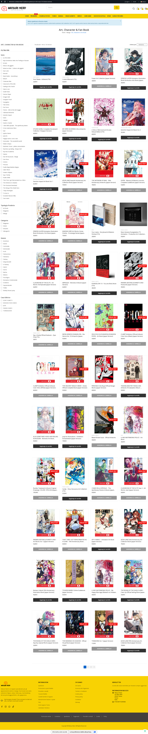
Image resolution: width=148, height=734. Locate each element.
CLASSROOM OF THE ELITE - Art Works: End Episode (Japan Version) (44, 284)
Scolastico (6, 282)
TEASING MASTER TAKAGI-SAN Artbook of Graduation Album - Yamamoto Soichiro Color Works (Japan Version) (131, 387)
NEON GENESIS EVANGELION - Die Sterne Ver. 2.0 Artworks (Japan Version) (73, 335)
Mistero (5, 275)
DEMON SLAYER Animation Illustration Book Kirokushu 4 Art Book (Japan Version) (133, 79)
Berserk (5, 73)
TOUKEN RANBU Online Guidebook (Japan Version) (73, 591)
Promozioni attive (46, 716)
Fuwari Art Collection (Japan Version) (103, 78)
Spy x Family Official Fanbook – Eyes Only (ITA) (44, 336)
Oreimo (5, 162)
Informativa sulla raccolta (59, 732)
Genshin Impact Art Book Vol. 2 (131, 130)
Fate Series (6, 105)
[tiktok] (13, 707)
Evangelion (6, 102)
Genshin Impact (7, 115)
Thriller (5, 288)
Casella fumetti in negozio (45, 697)
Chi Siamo (78, 685)
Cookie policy (79, 694)
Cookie (98, 716)
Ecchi (4, 251)
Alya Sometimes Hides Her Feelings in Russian (16, 60)
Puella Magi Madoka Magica (11, 167)
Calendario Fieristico (44, 708)
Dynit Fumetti (36, 77)
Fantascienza (6, 254)
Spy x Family (6, 175)
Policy (105, 716)
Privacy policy (79, 697)
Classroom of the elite (9, 84)
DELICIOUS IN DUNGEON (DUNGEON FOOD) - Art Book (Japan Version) (104, 335)
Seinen (5, 226)
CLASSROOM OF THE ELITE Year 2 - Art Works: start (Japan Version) (133, 489)
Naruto (5, 154)
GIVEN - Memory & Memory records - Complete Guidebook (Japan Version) (133, 181)
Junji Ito (5, 136)
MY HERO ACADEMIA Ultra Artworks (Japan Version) (74, 130)
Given (4, 118)
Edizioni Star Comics (126, 127)
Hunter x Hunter (7, 123)
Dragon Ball (6, 97)
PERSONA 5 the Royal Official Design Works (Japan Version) (103, 387)
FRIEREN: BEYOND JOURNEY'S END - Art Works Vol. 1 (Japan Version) (44, 540)
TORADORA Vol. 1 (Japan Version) (102, 641)
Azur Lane (6, 71)
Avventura (6, 241)
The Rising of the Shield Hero (11, 188)
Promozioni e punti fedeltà (45, 688)
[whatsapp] (9, 707)
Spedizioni (41, 685)
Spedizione (67, 716)
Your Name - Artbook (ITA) (41, 79)
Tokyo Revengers (8, 190)
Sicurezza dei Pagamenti (82, 688)
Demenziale (6, 249)
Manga (5, 213)
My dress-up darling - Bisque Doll (12, 149)
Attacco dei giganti (8, 65)
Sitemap (77, 702)
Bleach (5, 78)
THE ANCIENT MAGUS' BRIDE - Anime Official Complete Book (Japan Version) (74, 387)
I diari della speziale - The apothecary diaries (15, 125)
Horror (5, 270)
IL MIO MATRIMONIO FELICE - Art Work (132, 438)
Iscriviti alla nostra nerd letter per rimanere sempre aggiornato (129, 685)
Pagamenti (76, 716)
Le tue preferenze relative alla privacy (80, 732)
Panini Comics (65, 77)
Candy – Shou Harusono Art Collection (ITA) (74, 490)
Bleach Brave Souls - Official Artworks (104, 437)
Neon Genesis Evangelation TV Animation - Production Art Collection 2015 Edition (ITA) (133, 233)
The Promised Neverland (10, 185)
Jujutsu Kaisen (7, 133)
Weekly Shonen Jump (9, 290)
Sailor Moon (6, 170)
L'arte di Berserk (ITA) (69, 79)
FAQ (39, 702)
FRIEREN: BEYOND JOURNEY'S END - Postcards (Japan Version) (132, 284)
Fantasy (5, 259)
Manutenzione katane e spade (46, 699)
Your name (6, 198)
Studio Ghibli (6, 177)
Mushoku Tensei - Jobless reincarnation (14, 146)
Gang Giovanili (7, 262)
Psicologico (6, 277)
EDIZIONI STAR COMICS (10, 303)
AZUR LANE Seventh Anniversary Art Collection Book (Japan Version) (74, 181)
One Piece (6, 159)
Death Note (6, 92)
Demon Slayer (7, 94)
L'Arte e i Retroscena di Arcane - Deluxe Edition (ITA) (102, 131)
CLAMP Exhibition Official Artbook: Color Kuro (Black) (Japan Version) (132, 335)
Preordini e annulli (43, 691)
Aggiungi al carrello (46, 87)
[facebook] (1, 1)
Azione (5, 243)
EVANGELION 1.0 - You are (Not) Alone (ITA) (104, 284)
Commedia (6, 246)
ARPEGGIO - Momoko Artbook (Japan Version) (74, 284)
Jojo (4, 131)
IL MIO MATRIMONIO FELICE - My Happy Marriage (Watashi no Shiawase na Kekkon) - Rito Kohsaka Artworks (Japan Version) (104, 591)
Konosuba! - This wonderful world (12, 141)
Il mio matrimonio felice (9, 128)
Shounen (5, 228)
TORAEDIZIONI (7, 311)
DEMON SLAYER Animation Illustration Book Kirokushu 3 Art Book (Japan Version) (45, 232)
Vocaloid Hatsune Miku (9, 196)
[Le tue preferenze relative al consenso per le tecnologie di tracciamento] (145, 731)
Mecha (5, 272)
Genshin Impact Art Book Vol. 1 (43, 181)
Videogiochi (6, 231)
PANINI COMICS (7, 308)
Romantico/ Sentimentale (10, 280)
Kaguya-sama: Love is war (10, 138)
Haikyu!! (5, 120)
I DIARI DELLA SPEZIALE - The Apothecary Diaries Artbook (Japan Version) (103, 489)
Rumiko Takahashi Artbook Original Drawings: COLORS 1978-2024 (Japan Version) (45, 489)
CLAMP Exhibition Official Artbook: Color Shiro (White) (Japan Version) (44, 387)
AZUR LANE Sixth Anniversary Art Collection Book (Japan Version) (131, 540)
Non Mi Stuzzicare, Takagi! (10, 157)
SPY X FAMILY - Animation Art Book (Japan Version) (103, 540)
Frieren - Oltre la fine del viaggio (12, 110)
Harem (5, 267)
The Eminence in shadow (10, 183)
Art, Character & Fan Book (12, 45)
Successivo (94, 667)
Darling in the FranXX (9, 86)
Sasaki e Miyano (7, 172)
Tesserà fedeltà (42, 694)
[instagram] (5, 1)
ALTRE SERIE (6, 58)
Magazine (6, 211)
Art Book (5, 208)
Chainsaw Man (7, 81)
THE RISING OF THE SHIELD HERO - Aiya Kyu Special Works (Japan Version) (45, 642)
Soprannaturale (7, 285)
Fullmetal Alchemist (8, 112)
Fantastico (6, 256)
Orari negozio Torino (44, 705)
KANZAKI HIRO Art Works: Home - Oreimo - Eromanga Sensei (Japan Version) (73, 232)
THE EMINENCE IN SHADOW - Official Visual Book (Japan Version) (74, 642)
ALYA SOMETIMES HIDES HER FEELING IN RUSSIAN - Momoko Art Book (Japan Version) (45, 438)
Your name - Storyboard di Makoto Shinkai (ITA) (103, 233)
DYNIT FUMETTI (7, 300)
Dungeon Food (7, 99)
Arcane (5, 63)
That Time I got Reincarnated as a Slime (14, 180)
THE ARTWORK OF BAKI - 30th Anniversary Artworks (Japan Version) (104, 181)
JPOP (4, 305)
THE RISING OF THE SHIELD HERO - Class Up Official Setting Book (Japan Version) (132, 591)
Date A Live (6, 89)
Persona (5, 164)
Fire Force (6, 107)
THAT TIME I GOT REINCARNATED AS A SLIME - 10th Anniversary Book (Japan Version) (74, 541)
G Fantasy (6, 264)
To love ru (6, 193)
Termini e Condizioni (81, 691)
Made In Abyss (7, 144)
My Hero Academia (8, 151)
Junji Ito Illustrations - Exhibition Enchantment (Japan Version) (72, 437)
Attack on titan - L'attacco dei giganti (13, 68)
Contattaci (78, 699)
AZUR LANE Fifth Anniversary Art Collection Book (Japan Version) (131, 642)
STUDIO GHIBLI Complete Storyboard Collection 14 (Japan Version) (45, 130)
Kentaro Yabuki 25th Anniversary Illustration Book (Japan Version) (43, 591)
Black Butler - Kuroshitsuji (10, 76)
